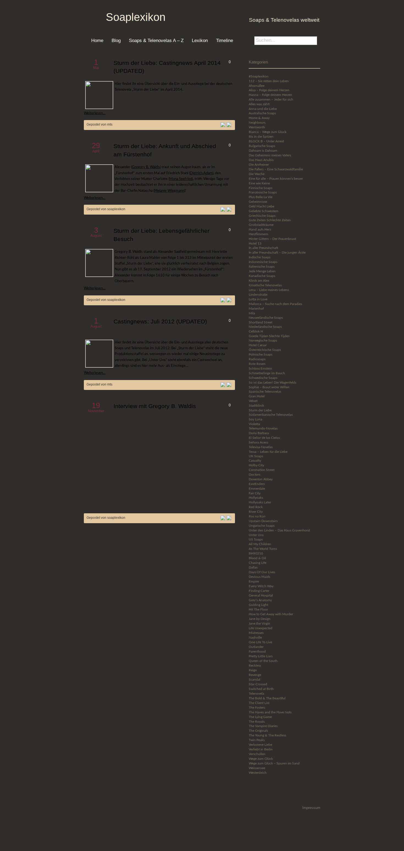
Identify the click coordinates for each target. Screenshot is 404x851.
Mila (252, 313)
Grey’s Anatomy (260, 600)
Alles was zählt (259, 104)
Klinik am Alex (259, 280)
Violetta (254, 424)
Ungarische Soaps (262, 525)
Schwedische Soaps (263, 377)
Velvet (253, 401)
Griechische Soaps (262, 215)
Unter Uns (256, 535)
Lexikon (200, 40)
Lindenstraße (258, 294)
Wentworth (257, 127)
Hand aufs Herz (260, 229)
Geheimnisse (258, 201)
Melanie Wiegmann (169, 191)
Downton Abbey (261, 479)
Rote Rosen (257, 363)
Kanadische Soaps (262, 276)
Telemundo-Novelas (263, 428)
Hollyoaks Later (260, 502)
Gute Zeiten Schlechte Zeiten (270, 220)
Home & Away (259, 118)
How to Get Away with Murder (271, 614)
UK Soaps (256, 456)
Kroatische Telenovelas (265, 285)
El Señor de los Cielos (264, 437)
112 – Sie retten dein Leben (269, 81)
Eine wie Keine (259, 183)
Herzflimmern (258, 234)
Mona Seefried (180, 179)
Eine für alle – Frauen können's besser (276, 178)
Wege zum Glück (261, 758)
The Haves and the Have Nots (270, 712)
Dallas (253, 567)
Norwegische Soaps (263, 340)
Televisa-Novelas (261, 447)
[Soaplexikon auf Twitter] (266, 796)
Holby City (256, 465)
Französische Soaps (263, 192)
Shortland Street (260, 322)
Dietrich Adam (201, 173)
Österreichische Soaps (265, 349)
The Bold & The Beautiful (267, 698)
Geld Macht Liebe (261, 206)
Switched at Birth (261, 689)
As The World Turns (263, 548)
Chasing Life (257, 562)
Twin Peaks (257, 740)
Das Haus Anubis (261, 160)
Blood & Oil (257, 558)
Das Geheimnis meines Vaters (270, 155)
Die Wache (256, 174)
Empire (254, 581)
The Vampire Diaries (263, 726)
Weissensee (257, 768)
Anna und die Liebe (263, 108)
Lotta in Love (258, 299)
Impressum (311, 808)
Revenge (255, 675)
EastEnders (257, 484)
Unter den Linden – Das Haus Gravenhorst (279, 530)
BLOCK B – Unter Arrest (266, 141)
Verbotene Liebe (260, 744)
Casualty (255, 460)
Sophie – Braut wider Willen (269, 387)
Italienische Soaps (262, 266)
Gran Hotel (257, 396)
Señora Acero (258, 442)
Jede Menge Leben (262, 271)
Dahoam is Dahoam (263, 150)
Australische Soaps (262, 113)
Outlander (256, 646)
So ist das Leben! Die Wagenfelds (272, 382)
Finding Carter (259, 590)
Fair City (255, 493)
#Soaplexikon (259, 76)
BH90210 (256, 553)
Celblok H (256, 331)
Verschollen (257, 754)
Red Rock (256, 507)
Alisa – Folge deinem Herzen (269, 90)
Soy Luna (255, 419)
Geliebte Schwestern (263, 211)
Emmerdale (257, 488)
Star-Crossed (258, 684)
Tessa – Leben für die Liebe (268, 451)
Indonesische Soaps (263, 262)
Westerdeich (258, 772)
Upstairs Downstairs (263, 521)
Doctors (254, 474)
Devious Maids (259, 576)
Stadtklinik (256, 405)
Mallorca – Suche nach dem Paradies (275, 304)
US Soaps (256, 539)
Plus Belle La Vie (260, 197)
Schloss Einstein (260, 368)
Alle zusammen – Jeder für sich (271, 99)
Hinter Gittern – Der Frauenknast (272, 238)
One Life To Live (260, 642)
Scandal (254, 679)
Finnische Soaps (260, 188)
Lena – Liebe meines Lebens (269, 290)
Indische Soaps (259, 257)
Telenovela (256, 693)
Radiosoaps (257, 359)
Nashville (255, 637)
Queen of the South (263, 660)
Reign (253, 670)
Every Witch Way (261, 586)
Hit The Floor (258, 609)
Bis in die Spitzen (261, 136)
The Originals (258, 730)
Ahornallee (256, 85)
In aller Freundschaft (263, 248)
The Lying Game (260, 717)
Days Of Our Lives (262, 572)
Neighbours (257, 122)
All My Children (260, 544)
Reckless (255, 665)
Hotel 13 (255, 243)
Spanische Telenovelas (265, 391)
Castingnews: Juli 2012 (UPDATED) (160, 321)
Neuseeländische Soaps (266, 317)
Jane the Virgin (259, 623)
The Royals (257, 721)
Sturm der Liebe (260, 410)
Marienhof (256, 308)
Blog (116, 40)
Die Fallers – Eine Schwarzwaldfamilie (276, 169)
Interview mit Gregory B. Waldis (155, 406)
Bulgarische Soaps (262, 146)
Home (97, 40)
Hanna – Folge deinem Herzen (270, 94)
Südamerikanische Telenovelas (271, 414)
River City (256, 511)
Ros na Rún (257, 516)
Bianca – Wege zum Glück (267, 132)
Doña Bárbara (259, 433)
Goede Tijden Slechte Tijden (269, 336)
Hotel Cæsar (258, 345)
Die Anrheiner (259, 164)
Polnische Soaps (260, 354)
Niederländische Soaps (265, 326)
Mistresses (256, 632)
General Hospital (261, 595)
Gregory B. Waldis (146, 167)
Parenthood (257, 651)
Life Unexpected (260, 628)
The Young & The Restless (267, 735)
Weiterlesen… (95, 113)
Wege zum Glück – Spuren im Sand (274, 763)
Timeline (224, 40)
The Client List (259, 703)
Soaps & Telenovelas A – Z (156, 40)
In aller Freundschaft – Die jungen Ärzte (277, 252)
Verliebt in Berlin (261, 749)
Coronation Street (262, 470)
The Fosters (257, 707)
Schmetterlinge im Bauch (267, 373)
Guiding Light (258, 604)
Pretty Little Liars (261, 656)
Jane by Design (259, 618)
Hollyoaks (256, 497)
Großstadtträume (261, 224)
